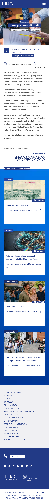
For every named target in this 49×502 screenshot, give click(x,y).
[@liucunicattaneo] (31, 466)
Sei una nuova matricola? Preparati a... (22, 311)
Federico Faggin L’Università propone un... (23, 264)
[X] (22, 158)
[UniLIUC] (5, 466)
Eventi (9, 179)
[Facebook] (17, 158)
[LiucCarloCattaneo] (22, 466)
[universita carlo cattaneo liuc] (18, 466)
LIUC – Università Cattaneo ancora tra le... (24, 365)
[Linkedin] (27, 158)
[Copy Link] (42, 158)
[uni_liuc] (13, 466)
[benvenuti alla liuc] (24, 291)
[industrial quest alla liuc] (24, 190)
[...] (40, 210)
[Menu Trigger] (44, 4)
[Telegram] (37, 158)
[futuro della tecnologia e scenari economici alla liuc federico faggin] (24, 241)
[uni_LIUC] (27, 466)
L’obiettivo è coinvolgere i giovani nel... (22, 210)
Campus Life (11, 281)
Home (14, 49)
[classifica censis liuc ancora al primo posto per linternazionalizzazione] (24, 342)
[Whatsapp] (32, 158)
